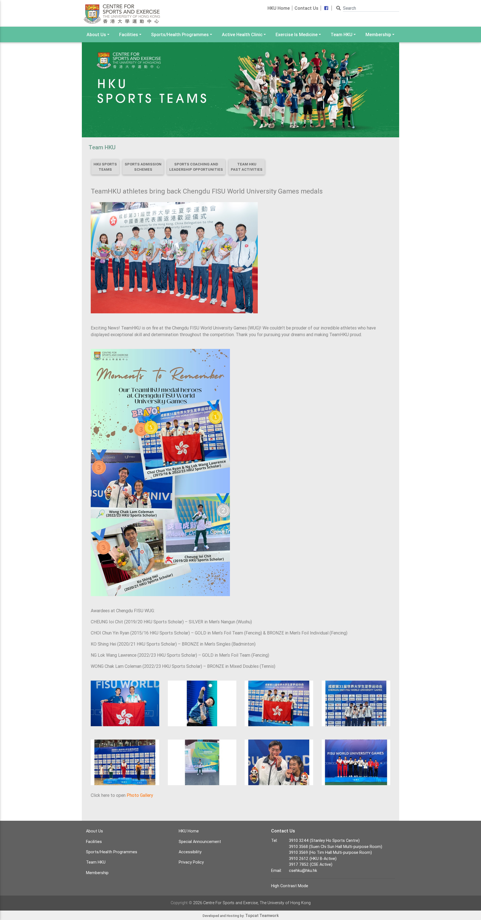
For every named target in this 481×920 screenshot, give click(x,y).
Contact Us (306, 8)
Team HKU (341, 34)
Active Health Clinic (242, 34)
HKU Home (279, 8)
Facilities (128, 34)
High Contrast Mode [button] (289, 885)
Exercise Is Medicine (297, 34)
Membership (378, 34)
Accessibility (190, 851)
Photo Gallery (140, 795)
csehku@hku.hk (303, 870)
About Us (96, 34)
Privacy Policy (191, 862)
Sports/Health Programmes (180, 34)
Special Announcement (200, 841)
